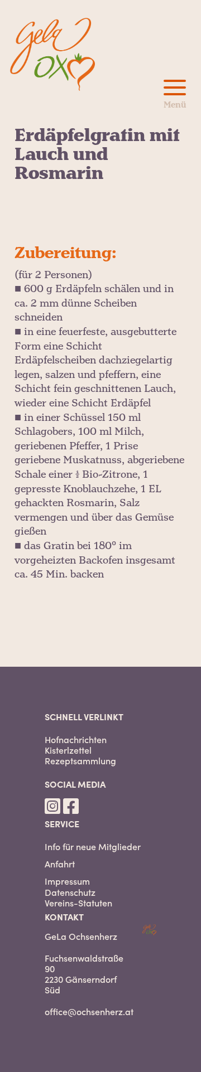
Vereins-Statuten (78, 903)
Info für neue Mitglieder (93, 846)
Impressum (67, 881)
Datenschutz (70, 892)
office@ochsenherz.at (89, 1011)
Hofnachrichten (76, 739)
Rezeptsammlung (80, 760)
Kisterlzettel (68, 750)
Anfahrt (60, 863)
